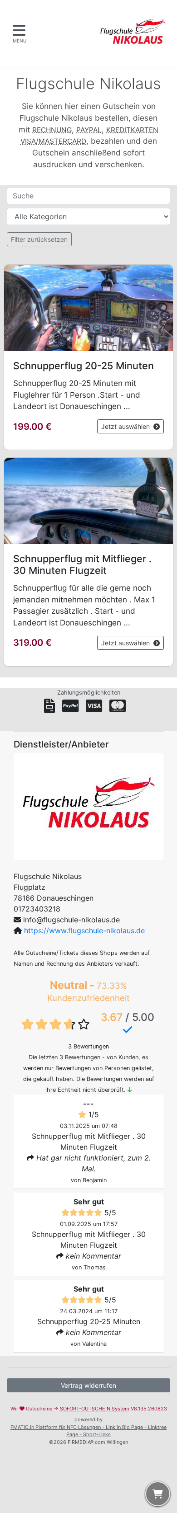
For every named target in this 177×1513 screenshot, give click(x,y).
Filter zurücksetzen (39, 239)
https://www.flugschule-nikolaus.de (84, 930)
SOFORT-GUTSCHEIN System (94, 1408)
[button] (88, 357)
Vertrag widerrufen (88, 1385)
